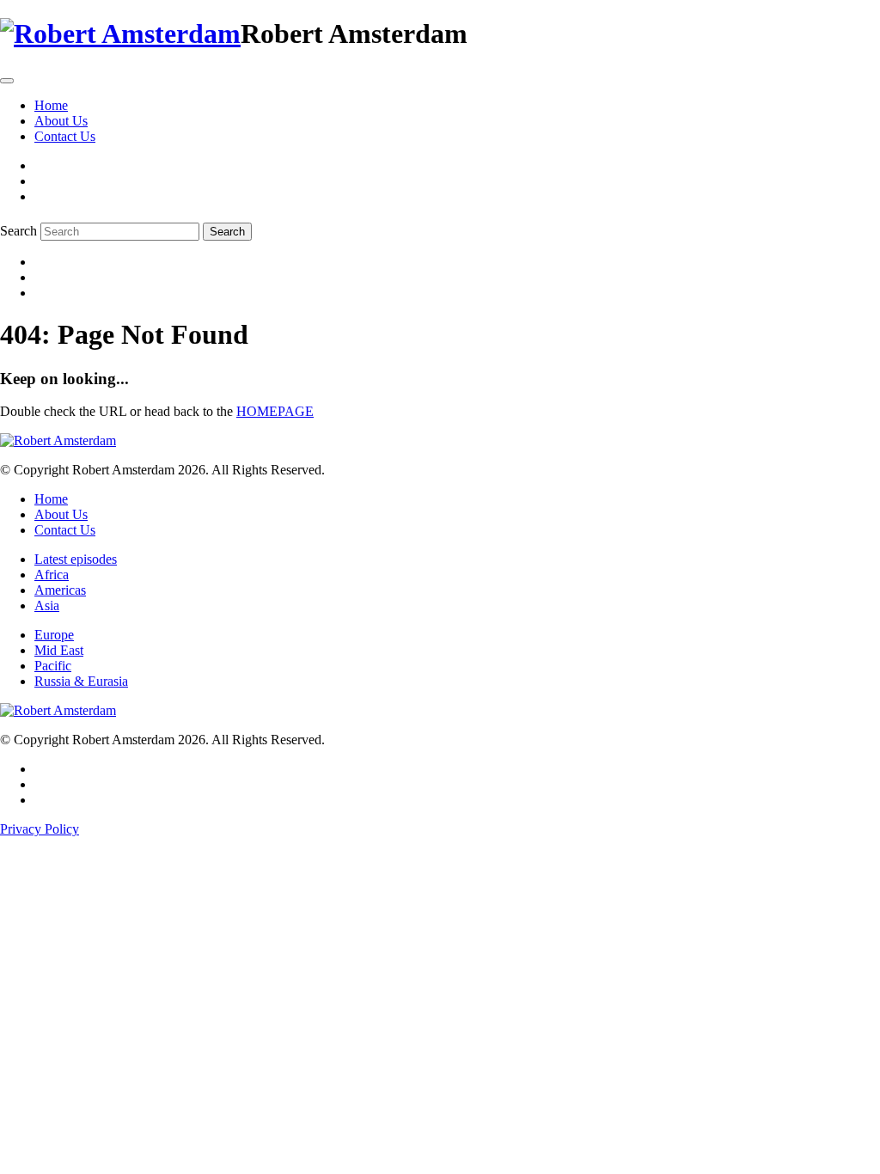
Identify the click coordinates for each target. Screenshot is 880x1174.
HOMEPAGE (275, 411)
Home (51, 105)
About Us (61, 120)
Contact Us (64, 136)
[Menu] (7, 80)
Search (18, 230)
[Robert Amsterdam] (120, 33)
